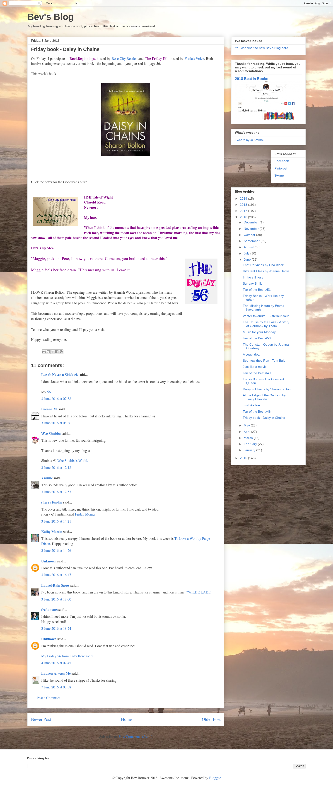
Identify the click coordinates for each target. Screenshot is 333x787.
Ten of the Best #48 (257, 411)
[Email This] (44, 351)
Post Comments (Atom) (135, 736)
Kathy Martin (51, 531)
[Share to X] (52, 351)
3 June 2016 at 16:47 (56, 574)
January (250, 450)
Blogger (214, 777)
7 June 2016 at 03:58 (56, 687)
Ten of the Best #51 (257, 289)
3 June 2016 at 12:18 (56, 467)
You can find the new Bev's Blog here (261, 48)
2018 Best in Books (251, 79)
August (249, 247)
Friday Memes (85, 514)
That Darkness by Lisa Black (263, 265)
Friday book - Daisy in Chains (264, 417)
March (249, 438)
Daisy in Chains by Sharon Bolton (267, 389)
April (247, 431)
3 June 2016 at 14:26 (56, 550)
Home (126, 719)
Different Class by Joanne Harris (266, 271)
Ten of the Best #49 (257, 373)
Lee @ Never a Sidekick (59, 374)
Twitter (279, 175)
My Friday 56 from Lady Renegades (67, 656)
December (252, 222)
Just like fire (251, 405)
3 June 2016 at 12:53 (56, 491)
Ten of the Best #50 (257, 338)
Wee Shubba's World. (72, 460)
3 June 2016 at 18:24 (56, 628)
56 (49, 391)
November (252, 228)
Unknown (48, 561)
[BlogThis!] (48, 351)
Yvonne (47, 477)
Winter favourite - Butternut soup (266, 316)
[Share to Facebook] (57, 351)
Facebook (282, 161)
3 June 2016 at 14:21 (56, 521)
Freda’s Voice (194, 58)
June (248, 259)
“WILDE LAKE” (199, 592)
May (247, 425)
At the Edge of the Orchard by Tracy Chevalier (264, 397)
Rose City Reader (124, 58)
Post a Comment (48, 697)
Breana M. (49, 409)
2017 (244, 211)
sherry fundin (51, 502)
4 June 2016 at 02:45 (56, 662)
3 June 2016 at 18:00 (56, 599)
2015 (244, 458)
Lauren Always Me (56, 673)
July (247, 253)
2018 (244, 204)
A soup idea (251, 354)
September (252, 241)
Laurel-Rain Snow (55, 585)
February (251, 444)
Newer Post (41, 719)
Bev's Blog (50, 17)
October (250, 235)
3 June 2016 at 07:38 (56, 398)
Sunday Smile (253, 283)
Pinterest (281, 168)
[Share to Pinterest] (61, 351)
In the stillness (253, 277)
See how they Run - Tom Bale (264, 360)
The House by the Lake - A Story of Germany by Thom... (266, 324)
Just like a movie (255, 366)
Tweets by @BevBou (250, 140)
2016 (244, 217)
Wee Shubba (51, 433)
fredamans (49, 609)
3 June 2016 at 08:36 (56, 422)
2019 (244, 198)
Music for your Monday (259, 332)
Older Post (211, 719)
